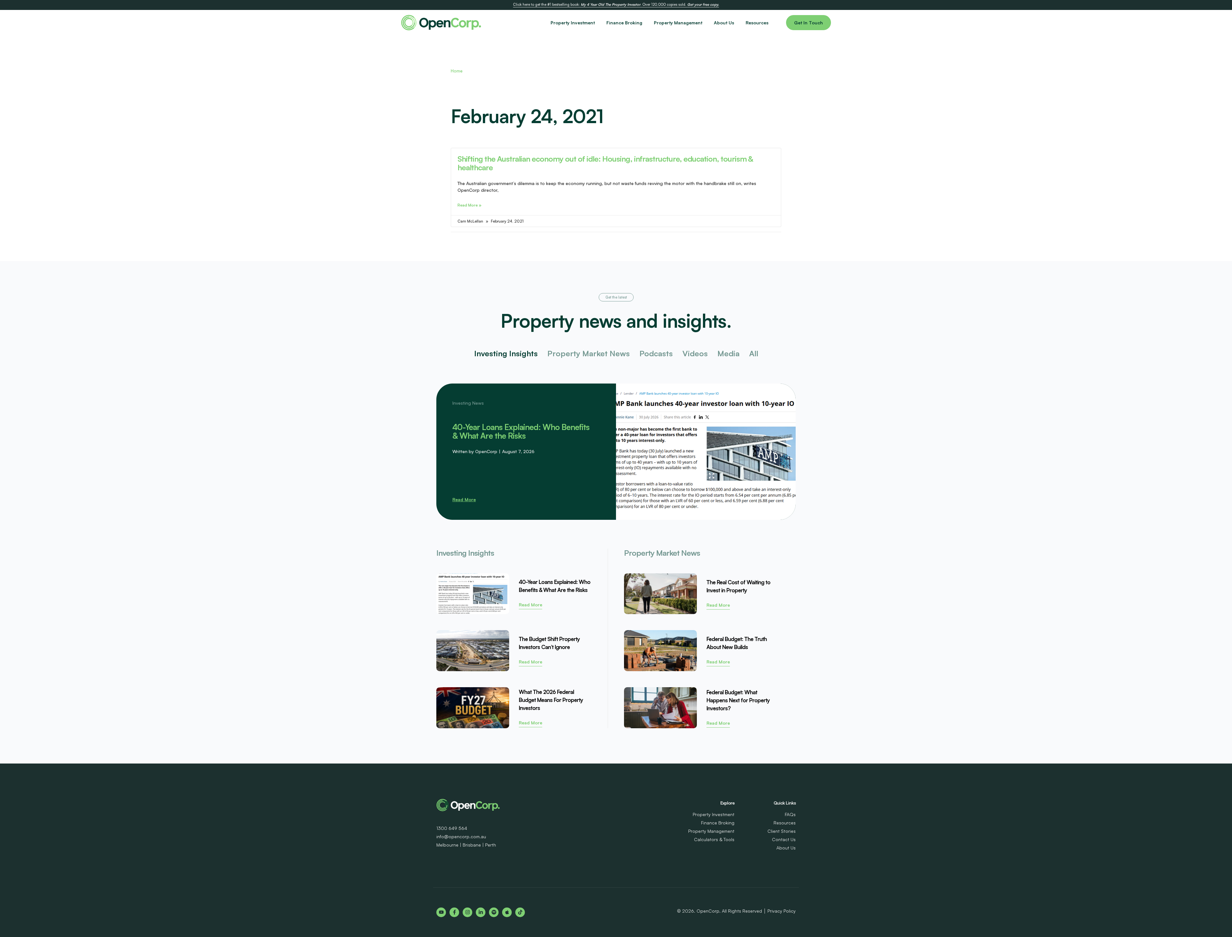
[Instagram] (467, 912)
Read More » (470, 205)
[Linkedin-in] (480, 912)
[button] (616, 297)
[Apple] (507, 912)
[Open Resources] (772, 22)
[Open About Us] (738, 22)
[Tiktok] (520, 912)
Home (457, 70)
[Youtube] (441, 912)
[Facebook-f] (454, 912)
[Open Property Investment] (598, 22)
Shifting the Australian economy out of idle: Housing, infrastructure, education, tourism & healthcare (605, 163)
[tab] (506, 353)
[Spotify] (494, 912)
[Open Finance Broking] (646, 22)
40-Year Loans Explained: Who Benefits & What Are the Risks (520, 431)
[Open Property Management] (706, 22)
